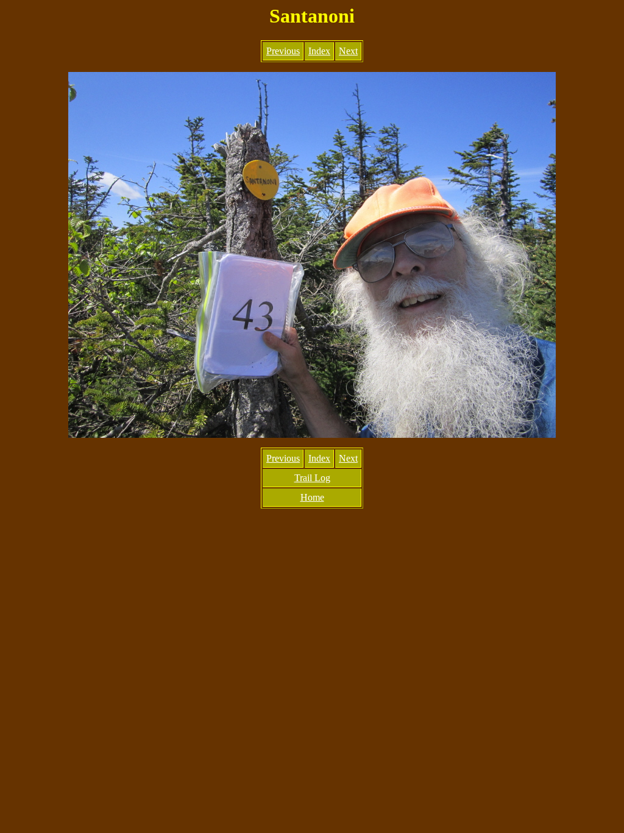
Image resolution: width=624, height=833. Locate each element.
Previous (283, 51)
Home (312, 497)
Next (348, 51)
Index (319, 51)
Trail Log (312, 478)
